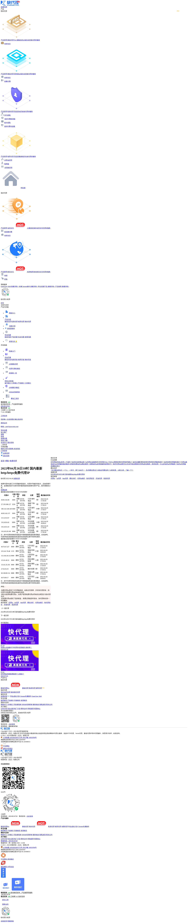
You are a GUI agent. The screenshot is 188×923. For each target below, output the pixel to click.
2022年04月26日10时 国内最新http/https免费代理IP (68, 474)
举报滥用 (30, 708)
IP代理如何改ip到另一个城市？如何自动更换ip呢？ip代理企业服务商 (74, 462)
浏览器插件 (11, 328)
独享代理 (21, 321)
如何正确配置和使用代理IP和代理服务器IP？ (148, 462)
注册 (5, 440)
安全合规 (10, 708)
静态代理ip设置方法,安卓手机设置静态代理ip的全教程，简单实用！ (136, 464)
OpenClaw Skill (37, 696)
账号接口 (8, 383)
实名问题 (21, 337)
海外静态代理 (15, 692)
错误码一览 (13, 373)
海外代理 (28, 321)
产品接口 (21, 383)
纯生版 (23, 188)
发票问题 (28, 337)
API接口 (10, 704)
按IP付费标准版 (10, 119)
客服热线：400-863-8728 (9, 841)
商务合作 (24, 708)
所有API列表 (9, 381)
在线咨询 (4, 921)
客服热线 (10, 921)
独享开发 (21, 359)
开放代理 (7, 604)
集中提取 (7, 122)
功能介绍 (12, 326)
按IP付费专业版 (9, 126)
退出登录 (10, 442)
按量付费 (7, 81)
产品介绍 (8, 319)
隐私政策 (42, 704)
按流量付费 (8, 232)
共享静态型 (8, 167)
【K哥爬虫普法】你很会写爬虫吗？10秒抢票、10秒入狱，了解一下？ (109, 470)
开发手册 (8, 357)
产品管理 (4, 40)
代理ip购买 (39, 602)
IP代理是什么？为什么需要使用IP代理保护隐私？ (115, 462)
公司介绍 (4, 708)
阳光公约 (49, 704)
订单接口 (14, 383)
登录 (2, 436)
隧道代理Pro (5, 688)
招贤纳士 (37, 708)
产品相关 (10, 700)
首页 (2, 461)
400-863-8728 (5, 406)
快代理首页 (90, 478)
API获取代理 (13, 364)
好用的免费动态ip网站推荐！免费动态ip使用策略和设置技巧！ (91, 464)
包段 (5, 275)
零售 (5, 279)
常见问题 (8, 335)
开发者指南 (17, 704)
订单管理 (4, 451)
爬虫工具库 (15, 398)
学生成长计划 (15, 696)
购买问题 (8, 337)
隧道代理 (8, 321)
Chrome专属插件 (25, 696)
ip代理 (16, 602)
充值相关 (17, 700)
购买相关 (4, 700)
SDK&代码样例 (14, 392)
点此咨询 (12, 724)
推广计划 (17, 708)
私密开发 (14, 359)
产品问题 (14, 337)
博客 (7, 461)
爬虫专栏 (30, 602)
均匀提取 (7, 115)
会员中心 (4, 442)
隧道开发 (8, 359)
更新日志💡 (13, 341)
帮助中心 (12, 313)
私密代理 (14, 321)
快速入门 (12, 351)
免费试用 (4, 490)
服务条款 (36, 704)
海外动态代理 (5, 692)
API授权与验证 (14, 387)
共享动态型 (8, 160)
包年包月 (7, 44)
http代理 (23, 602)
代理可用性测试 (14, 368)
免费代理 (13, 461)
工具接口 (28, 383)
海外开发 (28, 359)
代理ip (11, 602)
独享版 (6, 164)
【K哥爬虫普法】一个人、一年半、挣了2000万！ (68, 470)
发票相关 (24, 700)
